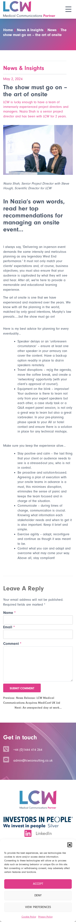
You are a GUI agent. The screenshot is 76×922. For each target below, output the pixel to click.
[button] (70, 845)
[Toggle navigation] (68, 9)
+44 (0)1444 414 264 (27, 750)
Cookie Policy (29, 916)
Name (9, 612)
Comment (12, 643)
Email (9, 627)
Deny (38, 895)
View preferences (38, 907)
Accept (38, 884)
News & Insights (23, 68)
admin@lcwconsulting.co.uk (33, 760)
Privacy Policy (45, 916)
